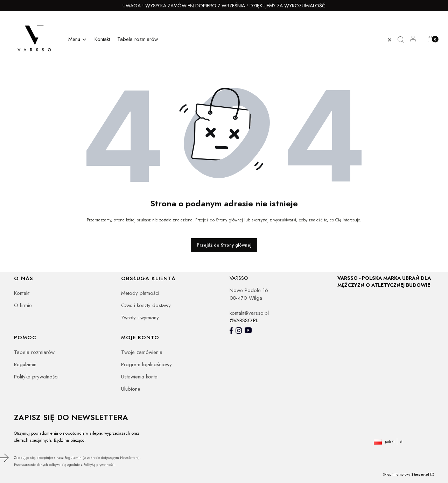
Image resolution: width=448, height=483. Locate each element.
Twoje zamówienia (141, 352)
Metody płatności (140, 293)
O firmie (23, 305)
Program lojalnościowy (146, 364)
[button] (403, 40)
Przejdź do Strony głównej (224, 245)
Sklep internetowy (406, 474)
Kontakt (21, 293)
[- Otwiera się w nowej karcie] (231, 330)
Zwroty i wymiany (140, 317)
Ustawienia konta (139, 377)
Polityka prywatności (36, 377)
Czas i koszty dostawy (146, 305)
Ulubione (130, 389)
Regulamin (25, 364)
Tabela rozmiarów (34, 352)
